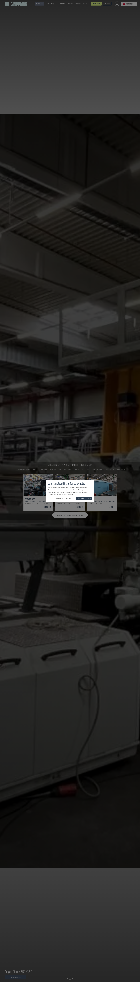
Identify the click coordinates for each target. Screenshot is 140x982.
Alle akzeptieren (84, 499)
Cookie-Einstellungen (65, 499)
